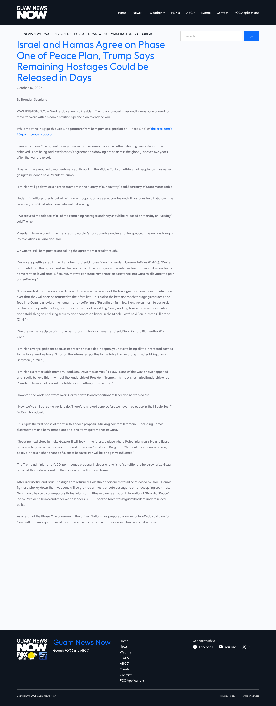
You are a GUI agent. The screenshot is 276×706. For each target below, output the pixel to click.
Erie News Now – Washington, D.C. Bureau (52, 34)
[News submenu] (142, 13)
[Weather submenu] (164, 13)
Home (122, 13)
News (92, 34)
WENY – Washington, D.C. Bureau (125, 34)
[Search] (251, 36)
